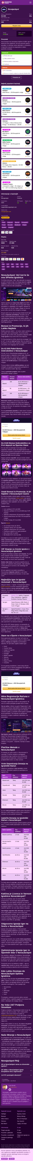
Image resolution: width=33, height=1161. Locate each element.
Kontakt (19, 1132)
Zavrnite (11, 1158)
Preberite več (16, 77)
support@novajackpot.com (9, 1015)
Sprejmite (4, 1158)
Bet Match (4, 1123)
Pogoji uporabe (5, 1130)
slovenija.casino (13, 1087)
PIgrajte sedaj (16, 25)
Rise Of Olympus (22, 1118)
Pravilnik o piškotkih (7, 1132)
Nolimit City (14, 595)
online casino (20, 498)
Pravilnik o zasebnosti (7, 1135)
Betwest (3, 1116)
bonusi (8, 523)
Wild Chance (5, 1118)
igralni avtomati (5, 586)
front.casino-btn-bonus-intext (16, 435)
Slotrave (3, 1121)
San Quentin (20, 1121)
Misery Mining (21, 1116)
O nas (19, 1130)
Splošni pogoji (16, 28)
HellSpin (3, 1114)
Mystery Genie (21, 1114)
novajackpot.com (6, 211)
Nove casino (5, 217)
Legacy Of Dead (21, 1123)
